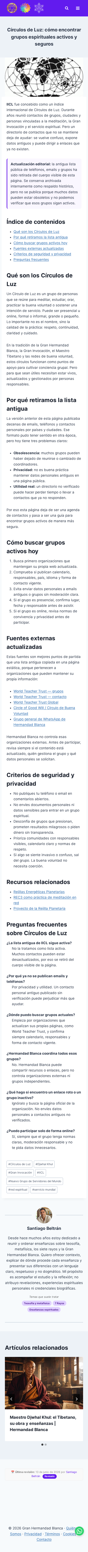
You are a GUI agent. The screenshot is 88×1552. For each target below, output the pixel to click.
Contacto (44, 1539)
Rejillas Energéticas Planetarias (39, 892)
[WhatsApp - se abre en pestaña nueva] (79, 1531)
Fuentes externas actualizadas (39, 248)
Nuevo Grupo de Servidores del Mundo (34, 1181)
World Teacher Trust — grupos (38, 691)
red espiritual (17, 1189)
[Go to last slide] (11, 1399)
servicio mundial (43, 1189)
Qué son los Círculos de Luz (36, 232)
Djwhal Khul (44, 1164)
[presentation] (44, 1383)
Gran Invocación (20, 1172)
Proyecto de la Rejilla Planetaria (39, 908)
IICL (40, 1172)
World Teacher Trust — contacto (40, 697)
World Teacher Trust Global (36, 702)
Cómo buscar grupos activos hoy (40, 243)
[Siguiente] (76, 1399)
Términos (52, 1534)
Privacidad (33, 1534)
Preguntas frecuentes (31, 260)
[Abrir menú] (78, 8)
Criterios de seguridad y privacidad (42, 254)
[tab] (42, 1445)
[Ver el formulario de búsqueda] (67, 8)
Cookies (69, 1534)
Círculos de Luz (19, 1164)
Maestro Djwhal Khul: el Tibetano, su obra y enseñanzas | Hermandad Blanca (43, 1423)
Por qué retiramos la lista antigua (41, 237)
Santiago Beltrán (44, 1228)
